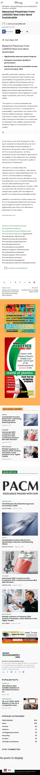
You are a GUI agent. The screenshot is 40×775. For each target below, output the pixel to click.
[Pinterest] (20, 282)
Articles (4, 414)
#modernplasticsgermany (12, 234)
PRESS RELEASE (6, 446)
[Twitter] (19, 672)
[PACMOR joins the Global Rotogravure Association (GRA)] (20, 487)
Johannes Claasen (7, 546)
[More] (27, 32)
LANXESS (7, 49)
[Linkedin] (29, 282)
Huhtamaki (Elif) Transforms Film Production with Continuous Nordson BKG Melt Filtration (10, 436)
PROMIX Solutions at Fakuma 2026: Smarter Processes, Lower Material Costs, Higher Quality (11, 452)
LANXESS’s (18, 109)
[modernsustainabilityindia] (4, 23)
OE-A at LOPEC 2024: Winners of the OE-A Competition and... (10, 703)
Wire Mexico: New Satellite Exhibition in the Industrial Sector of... (10, 689)
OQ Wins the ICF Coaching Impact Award (29, 290)
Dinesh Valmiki (6, 508)
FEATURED (5, 6)
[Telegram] (23, 672)
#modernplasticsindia (17, 226)
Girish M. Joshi (6, 585)
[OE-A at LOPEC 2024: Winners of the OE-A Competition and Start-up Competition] (31, 704)
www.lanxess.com (8, 215)
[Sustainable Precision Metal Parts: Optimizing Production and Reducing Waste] (31, 420)
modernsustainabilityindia (17, 24)
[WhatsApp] (25, 282)
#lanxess (5, 226)
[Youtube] (11, 672)
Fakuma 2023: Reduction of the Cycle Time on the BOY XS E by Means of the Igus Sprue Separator (10, 292)
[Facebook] (11, 282)
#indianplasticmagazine (11, 228)
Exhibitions (5, 683)
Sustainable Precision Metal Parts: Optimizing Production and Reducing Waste (11, 419)
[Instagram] (15, 672)
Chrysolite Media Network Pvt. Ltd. (20, 773)
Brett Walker (6, 623)
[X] (15, 282)
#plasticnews (26, 231)
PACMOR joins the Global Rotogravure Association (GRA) (18, 505)
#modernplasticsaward (11, 231)
